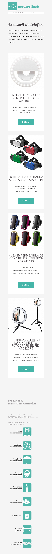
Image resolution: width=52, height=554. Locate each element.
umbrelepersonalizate (16, 460)
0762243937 (15, 401)
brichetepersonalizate (16, 488)
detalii (26, 122)
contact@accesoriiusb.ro (22, 404)
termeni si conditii (16, 424)
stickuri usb (16, 516)
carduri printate (19, 530)
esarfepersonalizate (16, 474)
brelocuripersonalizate (16, 446)
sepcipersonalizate (16, 502)
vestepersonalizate (16, 432)
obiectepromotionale (16, 543)
